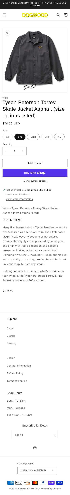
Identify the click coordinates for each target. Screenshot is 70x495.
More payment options (35, 181)
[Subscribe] (54, 435)
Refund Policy (15, 373)
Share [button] (9, 290)
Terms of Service (17, 380)
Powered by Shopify (51, 489)
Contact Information (19, 365)
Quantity (7, 144)
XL (59, 136)
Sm (20, 136)
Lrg (49, 137)
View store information (19, 198)
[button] (4, 15)
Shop (10, 328)
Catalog (11, 343)
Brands (11, 335)
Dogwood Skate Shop (29, 489)
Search (11, 357)
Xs (9, 137)
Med (33, 136)
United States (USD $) (33, 470)
